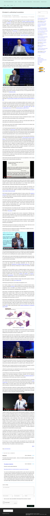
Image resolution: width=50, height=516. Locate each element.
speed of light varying (24, 35)
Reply (33, 455)
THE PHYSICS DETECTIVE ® (30, 513)
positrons (26, 273)
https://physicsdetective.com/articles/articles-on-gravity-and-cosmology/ (16, 469)
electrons (20, 273)
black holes (15, 30)
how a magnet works (17, 280)
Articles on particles (40, 58)
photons (32, 273)
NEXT (33, 446)
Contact (39, 64)
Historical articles (42, 514)
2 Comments (32, 16)
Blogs (45, 514)
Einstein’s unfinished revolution (43, 7)
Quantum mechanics (16, 16)
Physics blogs (40, 62)
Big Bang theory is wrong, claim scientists (42, 25)
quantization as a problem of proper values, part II (20, 264)
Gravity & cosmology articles (29, 514)
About (38, 63)
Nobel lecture (13, 129)
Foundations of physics (8, 16)
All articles (39, 57)
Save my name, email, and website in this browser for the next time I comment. (17, 498)
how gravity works (27, 106)
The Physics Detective (7, 15)
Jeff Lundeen (10, 210)
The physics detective (8, 464)
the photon (13, 286)
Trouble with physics (24, 16)
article (7, 305)
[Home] (30, 7)
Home (35, 513)
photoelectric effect (12, 91)
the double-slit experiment (28, 375)
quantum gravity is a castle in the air (22, 107)
